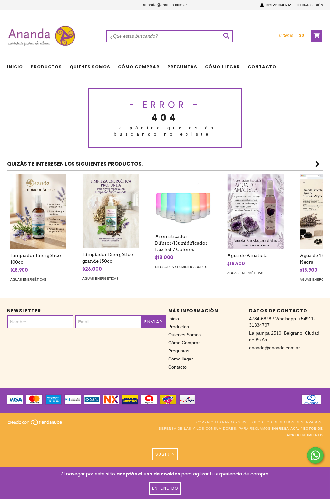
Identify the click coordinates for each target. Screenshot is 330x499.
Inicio (15, 67)
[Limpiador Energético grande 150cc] (110, 211)
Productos (46, 67)
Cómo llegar (222, 67)
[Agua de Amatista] (255, 211)
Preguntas (182, 67)
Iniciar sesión (310, 5)
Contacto (262, 67)
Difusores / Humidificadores (181, 267)
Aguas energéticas (28, 279)
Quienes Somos (90, 67)
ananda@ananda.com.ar (165, 5)
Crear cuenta (278, 5)
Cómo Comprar (139, 67)
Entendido (165, 488)
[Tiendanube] (35, 424)
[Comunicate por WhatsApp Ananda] (315, 455)
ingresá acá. (285, 428)
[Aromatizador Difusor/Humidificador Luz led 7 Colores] (183, 202)
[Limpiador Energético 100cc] (38, 211)
